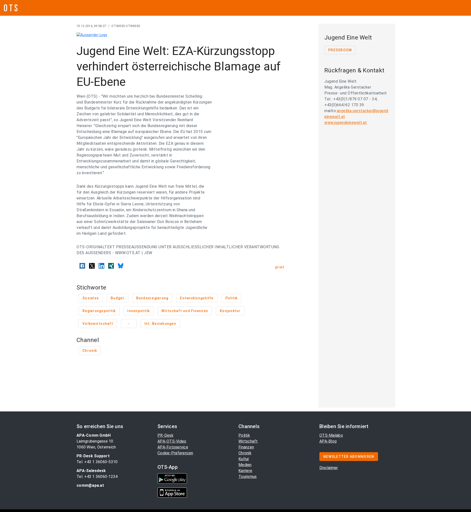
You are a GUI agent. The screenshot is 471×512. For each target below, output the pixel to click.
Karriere (245, 470)
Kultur (243, 459)
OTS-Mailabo (331, 435)
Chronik (244, 453)
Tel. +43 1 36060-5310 (97, 461)
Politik (244, 435)
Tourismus (247, 476)
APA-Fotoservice (172, 447)
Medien (245, 464)
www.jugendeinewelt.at (345, 122)
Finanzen (246, 447)
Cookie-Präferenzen (175, 453)
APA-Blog (328, 441)
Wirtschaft (248, 441)
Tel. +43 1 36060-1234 (97, 476)
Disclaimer (328, 467)
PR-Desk (165, 435)
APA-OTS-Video (171, 441)
